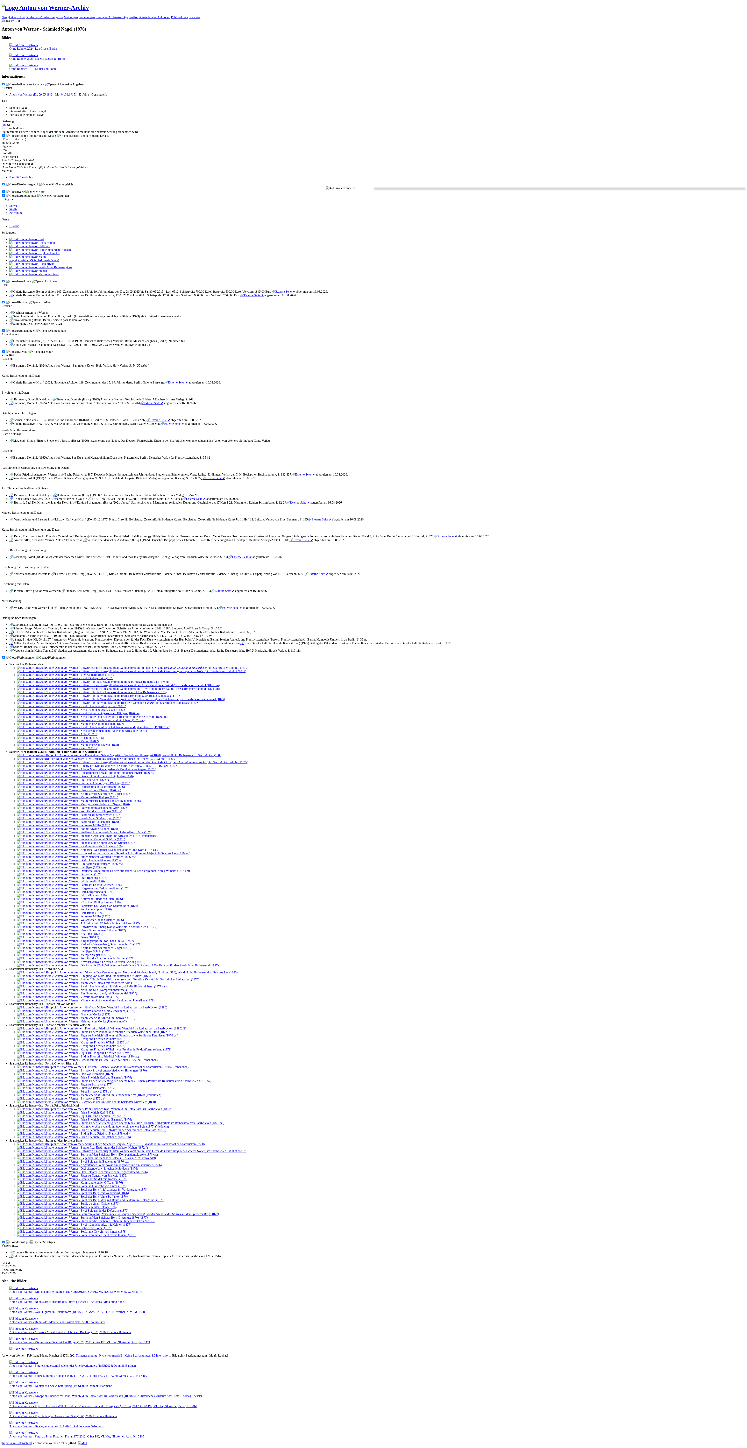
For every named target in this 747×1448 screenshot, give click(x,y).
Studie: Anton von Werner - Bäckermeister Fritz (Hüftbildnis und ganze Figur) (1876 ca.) (100, 772)
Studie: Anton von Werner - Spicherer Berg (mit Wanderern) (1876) (87, 1193)
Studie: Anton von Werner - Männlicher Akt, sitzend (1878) (82, 744)
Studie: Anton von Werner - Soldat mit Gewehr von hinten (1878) (86, 1231)
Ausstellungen (148, 17)
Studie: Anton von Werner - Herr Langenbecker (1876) (79, 891)
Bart (41, 239)
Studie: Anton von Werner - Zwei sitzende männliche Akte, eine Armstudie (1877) (96, 730)
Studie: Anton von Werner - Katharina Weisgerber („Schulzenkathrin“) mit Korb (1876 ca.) (102, 849)
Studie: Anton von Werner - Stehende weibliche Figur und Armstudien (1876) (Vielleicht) (101, 835)
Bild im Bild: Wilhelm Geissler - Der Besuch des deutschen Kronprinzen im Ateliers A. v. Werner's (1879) (111, 758)
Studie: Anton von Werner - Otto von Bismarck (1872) (79, 1074)
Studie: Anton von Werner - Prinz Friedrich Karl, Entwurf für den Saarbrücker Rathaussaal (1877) (106, 1130)
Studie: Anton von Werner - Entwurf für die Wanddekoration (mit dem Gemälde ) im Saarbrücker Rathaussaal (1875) (122, 702)
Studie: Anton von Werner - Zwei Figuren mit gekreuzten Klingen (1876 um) (93, 713)
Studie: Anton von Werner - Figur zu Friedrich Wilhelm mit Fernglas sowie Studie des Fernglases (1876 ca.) (112, 1035)
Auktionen (163, 17)
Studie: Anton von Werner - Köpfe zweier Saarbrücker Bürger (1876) (88, 793)
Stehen (43, 270)
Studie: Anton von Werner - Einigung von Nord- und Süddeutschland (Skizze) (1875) (98, 976)
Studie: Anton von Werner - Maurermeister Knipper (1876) (82, 797)
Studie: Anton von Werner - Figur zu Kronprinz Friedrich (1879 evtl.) (88, 1053)
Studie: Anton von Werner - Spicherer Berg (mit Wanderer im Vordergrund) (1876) (96, 1189)
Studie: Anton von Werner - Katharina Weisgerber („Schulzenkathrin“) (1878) (93, 944)
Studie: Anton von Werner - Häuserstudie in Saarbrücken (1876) (85, 786)
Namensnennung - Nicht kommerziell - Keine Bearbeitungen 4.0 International (123, 1355)
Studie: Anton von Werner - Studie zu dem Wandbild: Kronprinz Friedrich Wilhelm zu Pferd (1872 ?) (108, 1032)
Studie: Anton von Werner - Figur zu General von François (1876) (86, 1175)
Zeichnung (16, 212)
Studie (13, 209)
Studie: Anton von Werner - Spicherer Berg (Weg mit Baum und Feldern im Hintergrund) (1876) (105, 1200)
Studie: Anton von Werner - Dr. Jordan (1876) (74, 874)
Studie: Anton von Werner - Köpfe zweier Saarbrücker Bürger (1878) (88, 948)
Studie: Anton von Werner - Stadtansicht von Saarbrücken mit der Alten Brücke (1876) (99, 832)
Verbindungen (26, 657)
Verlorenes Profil (49, 274)
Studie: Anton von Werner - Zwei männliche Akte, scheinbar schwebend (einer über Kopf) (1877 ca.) (108, 727)
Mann (42, 256)
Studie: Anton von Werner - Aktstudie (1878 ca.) (75, 737)
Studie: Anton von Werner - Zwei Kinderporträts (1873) (80, 678)
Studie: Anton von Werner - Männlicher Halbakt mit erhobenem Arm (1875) (92, 983)
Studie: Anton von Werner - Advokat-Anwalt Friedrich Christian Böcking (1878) (95, 962)
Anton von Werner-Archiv (53, 7)
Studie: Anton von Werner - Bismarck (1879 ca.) (75, 1098)
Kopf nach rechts (49, 253)
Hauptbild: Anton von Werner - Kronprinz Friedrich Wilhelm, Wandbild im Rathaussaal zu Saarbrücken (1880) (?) (116, 1028)
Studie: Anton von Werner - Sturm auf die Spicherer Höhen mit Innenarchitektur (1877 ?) (100, 1221)
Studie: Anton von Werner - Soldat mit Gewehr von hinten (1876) (86, 1186)
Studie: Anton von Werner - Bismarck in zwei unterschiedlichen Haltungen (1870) (96, 1070)
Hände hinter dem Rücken (55, 249)
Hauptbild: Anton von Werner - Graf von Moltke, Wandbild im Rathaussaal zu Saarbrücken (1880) (106, 1007)
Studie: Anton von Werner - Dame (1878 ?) (72, 937)
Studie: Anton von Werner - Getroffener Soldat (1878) (79, 1228)
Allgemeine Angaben (31, 84)
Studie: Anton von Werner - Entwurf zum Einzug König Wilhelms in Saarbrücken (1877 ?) (101, 926)
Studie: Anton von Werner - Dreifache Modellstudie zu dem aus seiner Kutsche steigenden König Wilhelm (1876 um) (118, 870)
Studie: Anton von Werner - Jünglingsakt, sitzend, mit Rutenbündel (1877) (91, 993)
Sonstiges (194, 17)
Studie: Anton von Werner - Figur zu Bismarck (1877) (79, 1084)
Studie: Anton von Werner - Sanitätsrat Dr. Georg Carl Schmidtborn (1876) (92, 905)
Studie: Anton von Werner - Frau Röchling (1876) (76, 877)
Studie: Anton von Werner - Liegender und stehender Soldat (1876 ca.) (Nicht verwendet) (101, 1158)
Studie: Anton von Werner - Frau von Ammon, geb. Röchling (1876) (88, 783)
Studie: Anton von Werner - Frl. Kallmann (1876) (76, 895)
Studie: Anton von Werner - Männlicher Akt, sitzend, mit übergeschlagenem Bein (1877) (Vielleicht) (107, 1126)
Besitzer (134, 17)
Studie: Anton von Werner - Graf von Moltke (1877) (78, 1014)
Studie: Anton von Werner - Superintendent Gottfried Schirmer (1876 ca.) (91, 856)
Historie (14, 226)
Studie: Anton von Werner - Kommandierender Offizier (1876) (84, 1182)
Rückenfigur (46, 263)
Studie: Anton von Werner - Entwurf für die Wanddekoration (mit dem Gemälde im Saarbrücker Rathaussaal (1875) (135, 699)
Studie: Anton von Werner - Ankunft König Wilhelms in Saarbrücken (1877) (93, 923)
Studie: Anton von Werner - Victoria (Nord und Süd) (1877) (82, 997)
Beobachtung (47, 242)
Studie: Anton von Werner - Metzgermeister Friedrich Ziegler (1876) (88, 804)
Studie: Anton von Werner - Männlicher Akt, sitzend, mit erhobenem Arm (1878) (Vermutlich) (103, 1095)
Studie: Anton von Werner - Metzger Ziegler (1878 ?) (78, 955)
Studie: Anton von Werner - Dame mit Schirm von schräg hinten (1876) (90, 776)
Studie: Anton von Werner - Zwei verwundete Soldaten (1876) (84, 846)
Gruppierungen (27, 195)
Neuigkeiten (9, 17)
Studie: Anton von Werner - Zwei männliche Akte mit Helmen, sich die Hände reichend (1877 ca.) (106, 986)
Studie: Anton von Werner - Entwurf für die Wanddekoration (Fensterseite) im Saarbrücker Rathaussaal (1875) (113, 695)
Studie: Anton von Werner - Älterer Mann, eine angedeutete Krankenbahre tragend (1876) (101, 769)
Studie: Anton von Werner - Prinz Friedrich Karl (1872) (80, 1112)
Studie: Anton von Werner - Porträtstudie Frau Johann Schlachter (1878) (90, 958)
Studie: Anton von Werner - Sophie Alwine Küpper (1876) (82, 828)
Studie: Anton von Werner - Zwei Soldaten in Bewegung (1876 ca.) (87, 1161)
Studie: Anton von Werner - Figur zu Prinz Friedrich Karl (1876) (85, 1116)
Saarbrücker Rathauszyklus (55, 267)
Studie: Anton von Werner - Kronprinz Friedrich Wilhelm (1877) (85, 1046)
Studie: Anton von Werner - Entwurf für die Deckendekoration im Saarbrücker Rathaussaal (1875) (106, 692)
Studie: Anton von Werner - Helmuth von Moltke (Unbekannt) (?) (86, 1021)
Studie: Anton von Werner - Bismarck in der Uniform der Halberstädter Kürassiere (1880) (101, 1102)
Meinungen (71, 17)
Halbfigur (44, 246)
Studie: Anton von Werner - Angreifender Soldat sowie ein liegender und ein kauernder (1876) (104, 1165)
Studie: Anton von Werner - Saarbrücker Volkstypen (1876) (82, 821)
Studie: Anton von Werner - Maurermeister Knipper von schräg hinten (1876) (93, 800)
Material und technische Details (37, 135)
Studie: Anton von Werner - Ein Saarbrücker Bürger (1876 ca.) (84, 863)
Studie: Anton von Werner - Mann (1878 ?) (72, 741)
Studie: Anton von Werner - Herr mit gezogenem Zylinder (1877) (86, 930)
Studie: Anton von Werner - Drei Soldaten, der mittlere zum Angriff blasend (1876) (97, 1172)
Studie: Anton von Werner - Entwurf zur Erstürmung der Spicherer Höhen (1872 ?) (97, 1147)
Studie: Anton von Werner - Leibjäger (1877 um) (76, 867)
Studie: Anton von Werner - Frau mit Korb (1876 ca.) (78, 779)
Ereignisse (56, 17)
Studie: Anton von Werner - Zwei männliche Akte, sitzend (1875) (86, 706)
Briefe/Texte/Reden (38, 17)
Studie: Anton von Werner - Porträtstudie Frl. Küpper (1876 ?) (84, 811)
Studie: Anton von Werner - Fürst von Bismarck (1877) (80, 1088)
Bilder (21, 17)
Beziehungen (87, 17)
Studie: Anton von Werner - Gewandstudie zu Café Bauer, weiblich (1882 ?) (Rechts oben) (102, 1060)
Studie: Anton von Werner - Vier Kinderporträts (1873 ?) (80, 674)
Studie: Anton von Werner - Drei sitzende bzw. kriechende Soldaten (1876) (92, 1168)
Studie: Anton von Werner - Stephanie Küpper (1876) (79, 909)
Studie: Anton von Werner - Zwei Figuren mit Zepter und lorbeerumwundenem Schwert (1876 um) (106, 716)
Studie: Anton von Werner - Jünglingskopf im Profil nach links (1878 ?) (90, 941)
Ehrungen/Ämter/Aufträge (112, 17)
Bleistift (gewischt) (20, 177)
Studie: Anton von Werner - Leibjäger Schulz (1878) (78, 951)
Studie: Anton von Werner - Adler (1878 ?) (72, 734)
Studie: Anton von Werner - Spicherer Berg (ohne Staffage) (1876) (87, 1196)
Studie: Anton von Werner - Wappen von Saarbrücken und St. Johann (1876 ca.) (95, 720)
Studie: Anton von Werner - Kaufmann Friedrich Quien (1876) (84, 898)
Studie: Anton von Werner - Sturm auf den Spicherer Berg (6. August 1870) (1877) (97, 1217)
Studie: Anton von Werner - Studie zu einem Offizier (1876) (82, 1203)
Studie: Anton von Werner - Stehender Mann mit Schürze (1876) (85, 839)
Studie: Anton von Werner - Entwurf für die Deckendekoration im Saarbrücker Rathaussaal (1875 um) (108, 681)
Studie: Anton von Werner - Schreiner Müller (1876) (78, 825)
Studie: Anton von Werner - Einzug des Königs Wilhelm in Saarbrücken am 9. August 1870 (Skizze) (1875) (112, 765)
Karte (21, 191)
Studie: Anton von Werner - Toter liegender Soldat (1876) (81, 1207)
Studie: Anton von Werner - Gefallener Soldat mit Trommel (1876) (86, 1179)
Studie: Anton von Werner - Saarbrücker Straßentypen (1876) (83, 814)
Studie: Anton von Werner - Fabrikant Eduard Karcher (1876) (84, 884)
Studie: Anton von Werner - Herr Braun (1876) (74, 912)
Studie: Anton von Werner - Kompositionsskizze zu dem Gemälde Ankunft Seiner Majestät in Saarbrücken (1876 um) (118, 853)
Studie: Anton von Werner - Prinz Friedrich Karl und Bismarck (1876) (89, 1077)
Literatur (23, 351)
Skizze (13, 205)
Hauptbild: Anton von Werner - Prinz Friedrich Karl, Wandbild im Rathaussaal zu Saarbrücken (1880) (108, 1109)
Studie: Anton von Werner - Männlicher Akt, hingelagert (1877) (85, 723)
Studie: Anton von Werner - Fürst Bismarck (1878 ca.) (79, 1091)
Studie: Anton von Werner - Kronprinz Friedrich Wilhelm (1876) (85, 1039)
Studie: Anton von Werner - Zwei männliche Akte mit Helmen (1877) (88, 1224)
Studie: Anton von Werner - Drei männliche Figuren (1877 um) (84, 860)
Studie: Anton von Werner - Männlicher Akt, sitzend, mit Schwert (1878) (90, 1018)
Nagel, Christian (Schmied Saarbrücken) (34, 260)
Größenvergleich (28, 184)
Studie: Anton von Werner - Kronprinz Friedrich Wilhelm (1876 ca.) (87, 1042)
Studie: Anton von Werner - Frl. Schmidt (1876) (75, 881)
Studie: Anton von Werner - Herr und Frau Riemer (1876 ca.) (83, 790)
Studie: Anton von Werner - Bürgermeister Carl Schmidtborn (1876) (87, 888)
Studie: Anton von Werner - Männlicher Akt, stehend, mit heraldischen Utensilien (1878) (100, 1000)
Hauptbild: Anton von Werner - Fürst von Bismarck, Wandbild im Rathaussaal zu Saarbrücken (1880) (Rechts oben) (117, 1067)
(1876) (6, 124)
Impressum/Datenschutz (17, 1443)
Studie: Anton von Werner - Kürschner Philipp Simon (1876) (83, 902)
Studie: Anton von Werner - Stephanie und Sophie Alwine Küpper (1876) (91, 842)
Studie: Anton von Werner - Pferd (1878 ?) (72, 748)
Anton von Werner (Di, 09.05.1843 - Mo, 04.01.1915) (42, 94)
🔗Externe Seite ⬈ (283, 291)
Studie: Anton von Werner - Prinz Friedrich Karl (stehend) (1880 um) (88, 1137)
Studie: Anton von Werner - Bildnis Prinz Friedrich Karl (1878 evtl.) (88, 1133)
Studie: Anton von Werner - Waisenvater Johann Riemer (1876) (85, 919)
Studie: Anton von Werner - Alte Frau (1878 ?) (74, 933)
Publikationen (179, 17)
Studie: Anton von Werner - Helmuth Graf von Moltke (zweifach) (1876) (90, 1011)
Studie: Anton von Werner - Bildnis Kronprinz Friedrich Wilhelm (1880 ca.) (92, 1056)
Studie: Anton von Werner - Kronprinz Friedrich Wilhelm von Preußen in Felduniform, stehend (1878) (108, 1049)
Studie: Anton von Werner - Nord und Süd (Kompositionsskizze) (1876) (90, 990)
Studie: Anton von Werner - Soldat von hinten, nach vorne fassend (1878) (91, 1235)
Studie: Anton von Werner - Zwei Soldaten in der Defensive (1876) (87, 1210)
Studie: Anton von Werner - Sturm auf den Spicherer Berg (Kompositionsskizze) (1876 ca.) (102, 1154)
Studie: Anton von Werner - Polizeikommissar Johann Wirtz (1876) (87, 807)
